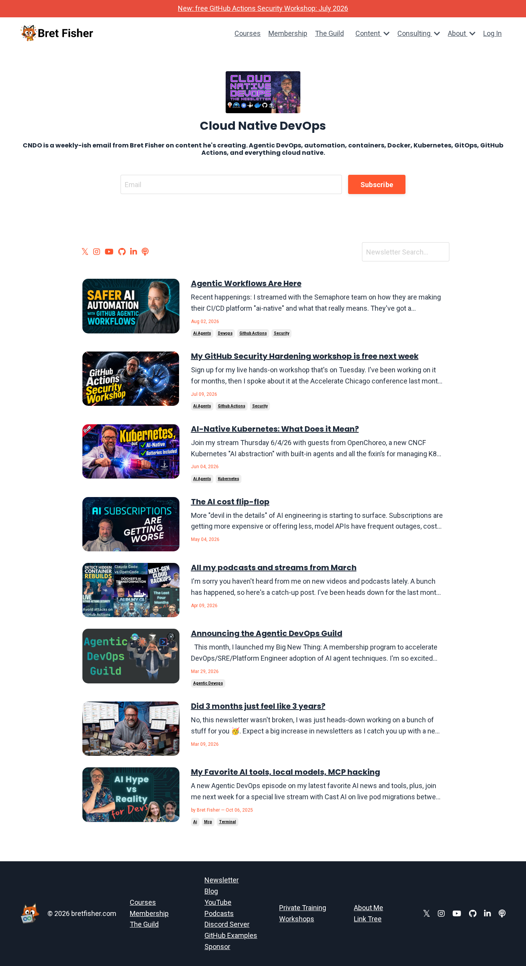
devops (225, 333)
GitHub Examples (230, 935)
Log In (492, 33)
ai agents (202, 333)
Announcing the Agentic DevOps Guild (266, 633)
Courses (248, 33)
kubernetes (228, 479)
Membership (287, 33)
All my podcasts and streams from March (274, 567)
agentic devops (208, 683)
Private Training (302, 908)
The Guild (329, 33)
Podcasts (219, 913)
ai (195, 822)
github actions (253, 333)
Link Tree (368, 919)
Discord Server (227, 924)
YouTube (217, 902)
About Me (368, 908)
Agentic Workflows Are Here (246, 283)
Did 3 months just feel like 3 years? (258, 706)
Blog (211, 891)
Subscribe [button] (376, 185)
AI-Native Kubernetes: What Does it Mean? (275, 429)
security (281, 333)
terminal (227, 822)
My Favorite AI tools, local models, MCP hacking (285, 772)
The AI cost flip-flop (230, 501)
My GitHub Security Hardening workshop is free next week (305, 356)
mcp (208, 822)
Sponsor (217, 947)
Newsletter (221, 880)
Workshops (296, 919)
